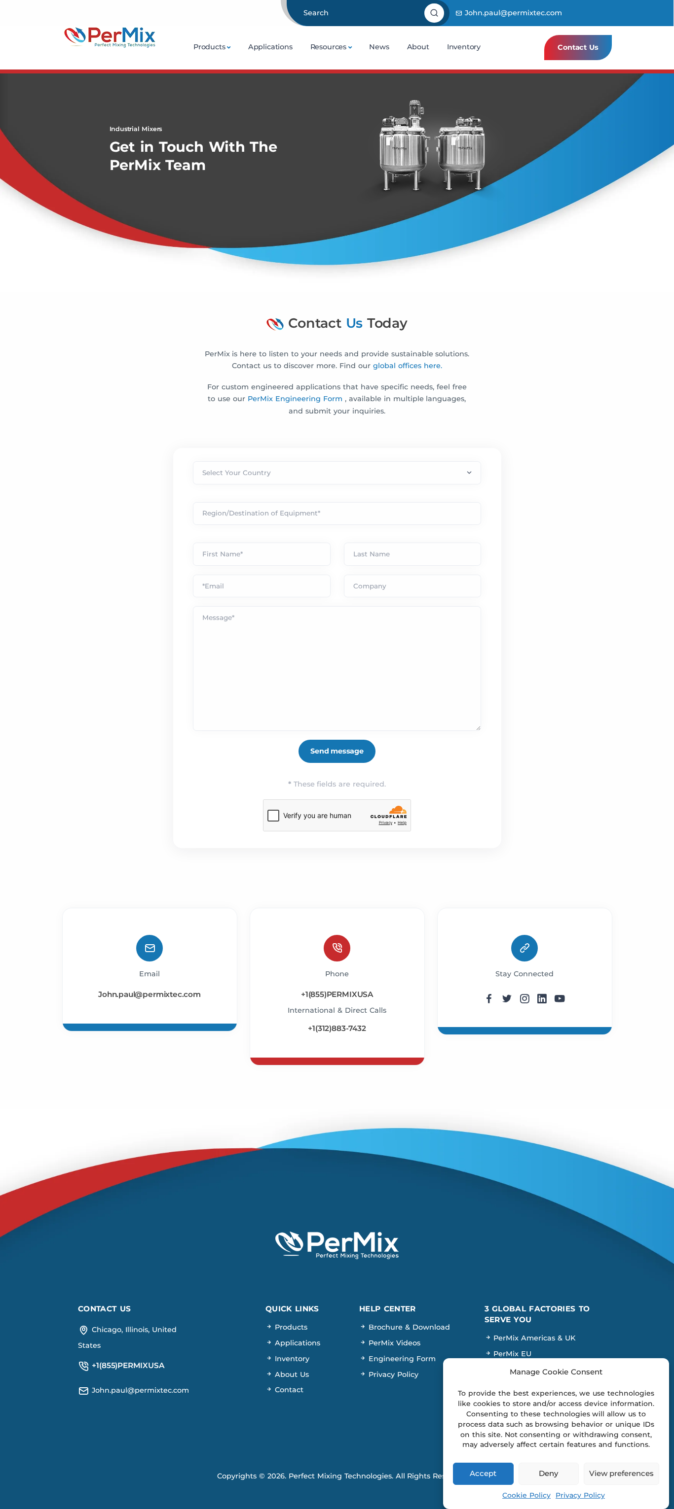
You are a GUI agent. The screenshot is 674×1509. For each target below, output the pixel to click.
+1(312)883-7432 (337, 1028)
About (418, 46)
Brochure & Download (408, 1327)
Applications (270, 46)
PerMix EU (511, 1353)
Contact (287, 1389)
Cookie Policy (526, 1495)
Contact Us (578, 47)
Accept (483, 1473)
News (379, 46)
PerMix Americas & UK (533, 1338)
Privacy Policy (580, 1495)
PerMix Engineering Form (296, 398)
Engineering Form (401, 1358)
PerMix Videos (393, 1342)
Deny (548, 1473)
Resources (328, 46)
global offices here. (407, 365)
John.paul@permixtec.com (512, 12)
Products (209, 46)
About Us (290, 1374)
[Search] (435, 13)
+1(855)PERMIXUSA (337, 994)
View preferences (621, 1473)
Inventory (464, 46)
